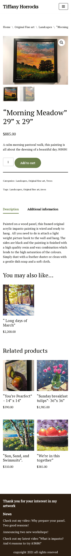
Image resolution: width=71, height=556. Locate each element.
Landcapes (45, 27)
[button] (61, 42)
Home (6, 27)
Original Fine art (25, 27)
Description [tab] (11, 209)
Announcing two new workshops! (25, 532)
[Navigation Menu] (63, 6)
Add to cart (27, 163)
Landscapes (15, 189)
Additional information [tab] (42, 209)
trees (43, 189)
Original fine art (31, 189)
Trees (49, 180)
